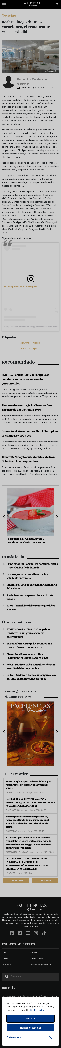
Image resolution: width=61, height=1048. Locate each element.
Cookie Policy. (37, 1010)
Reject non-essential (30, 1027)
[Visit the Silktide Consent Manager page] (50, 1037)
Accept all (30, 1018)
